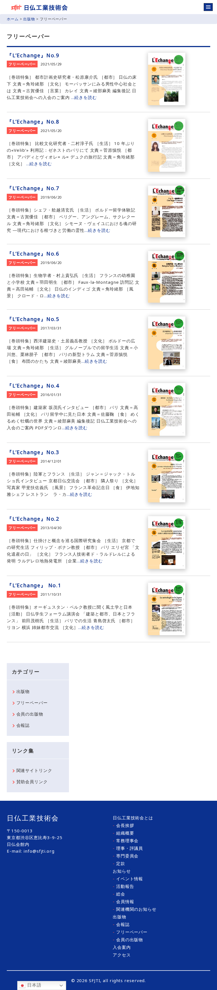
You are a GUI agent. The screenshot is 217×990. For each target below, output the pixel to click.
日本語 (34, 985)
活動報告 (123, 886)
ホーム (13, 18)
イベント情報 (128, 878)
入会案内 (122, 947)
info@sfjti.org (39, 851)
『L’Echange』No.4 (33, 385)
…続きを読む (84, 97)
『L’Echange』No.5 (33, 319)
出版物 (29, 18)
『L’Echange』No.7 (33, 188)
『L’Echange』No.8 (33, 121)
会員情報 (123, 901)
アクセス (122, 955)
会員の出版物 (29, 714)
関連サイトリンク (34, 770)
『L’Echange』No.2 (33, 518)
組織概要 (123, 833)
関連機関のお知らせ (135, 909)
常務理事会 (125, 840)
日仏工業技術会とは (133, 817)
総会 (119, 894)
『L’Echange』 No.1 (34, 585)
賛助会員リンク (32, 781)
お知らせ (122, 871)
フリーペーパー (22, 64)
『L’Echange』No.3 (33, 452)
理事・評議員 (128, 848)
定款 (119, 863)
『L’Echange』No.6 (33, 253)
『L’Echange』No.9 (33, 55)
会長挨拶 (123, 825)
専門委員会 (125, 856)
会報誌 (23, 725)
